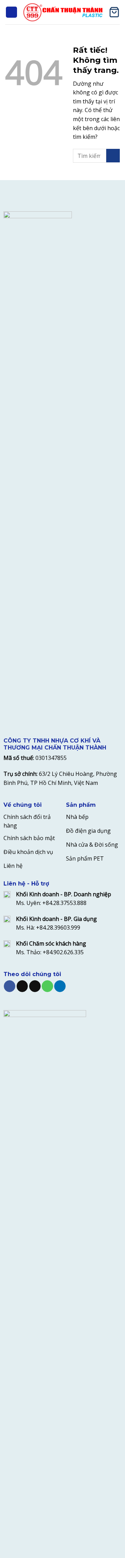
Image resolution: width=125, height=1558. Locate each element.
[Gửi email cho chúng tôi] (35, 986)
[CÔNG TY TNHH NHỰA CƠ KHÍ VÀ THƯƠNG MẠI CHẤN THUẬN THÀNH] (63, 12)
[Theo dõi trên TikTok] (22, 986)
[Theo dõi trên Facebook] (9, 986)
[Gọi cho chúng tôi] (47, 986)
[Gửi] (113, 155)
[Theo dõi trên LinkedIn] (60, 986)
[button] (11, 12)
